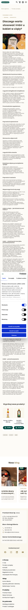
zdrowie (5, 435)
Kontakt (4, 567)
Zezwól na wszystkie (14, 326)
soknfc (11, 435)
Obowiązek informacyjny (10, 574)
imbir (16, 435)
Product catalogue (8, 606)
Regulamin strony (7, 572)
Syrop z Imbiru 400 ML (8, 421)
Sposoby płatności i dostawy (11, 583)
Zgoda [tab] (4, 278)
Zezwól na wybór (14, 331)
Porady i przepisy (7, 565)
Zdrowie (6, 17)
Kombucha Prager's (8, 597)
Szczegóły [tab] (11, 278)
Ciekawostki (13, 17)
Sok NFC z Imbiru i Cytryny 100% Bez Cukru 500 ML (19, 422)
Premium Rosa (6, 592)
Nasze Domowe (7, 595)
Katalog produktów (8, 604)
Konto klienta (6, 581)
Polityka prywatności (8, 570)
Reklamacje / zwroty (8, 586)
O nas (4, 562)
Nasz (14, 463)
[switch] (24, 310)
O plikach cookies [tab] (21, 278)
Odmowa (14, 335)
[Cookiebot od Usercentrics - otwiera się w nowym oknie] (19, 274)
